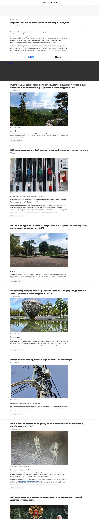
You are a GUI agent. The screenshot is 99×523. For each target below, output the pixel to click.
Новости (18, 19)
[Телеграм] (32, 57)
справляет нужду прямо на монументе (28, 481)
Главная (12, 19)
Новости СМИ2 (7, 64)
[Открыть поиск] (95, 2)
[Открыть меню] (4, 2)
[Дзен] (58, 57)
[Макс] (29, 57)
